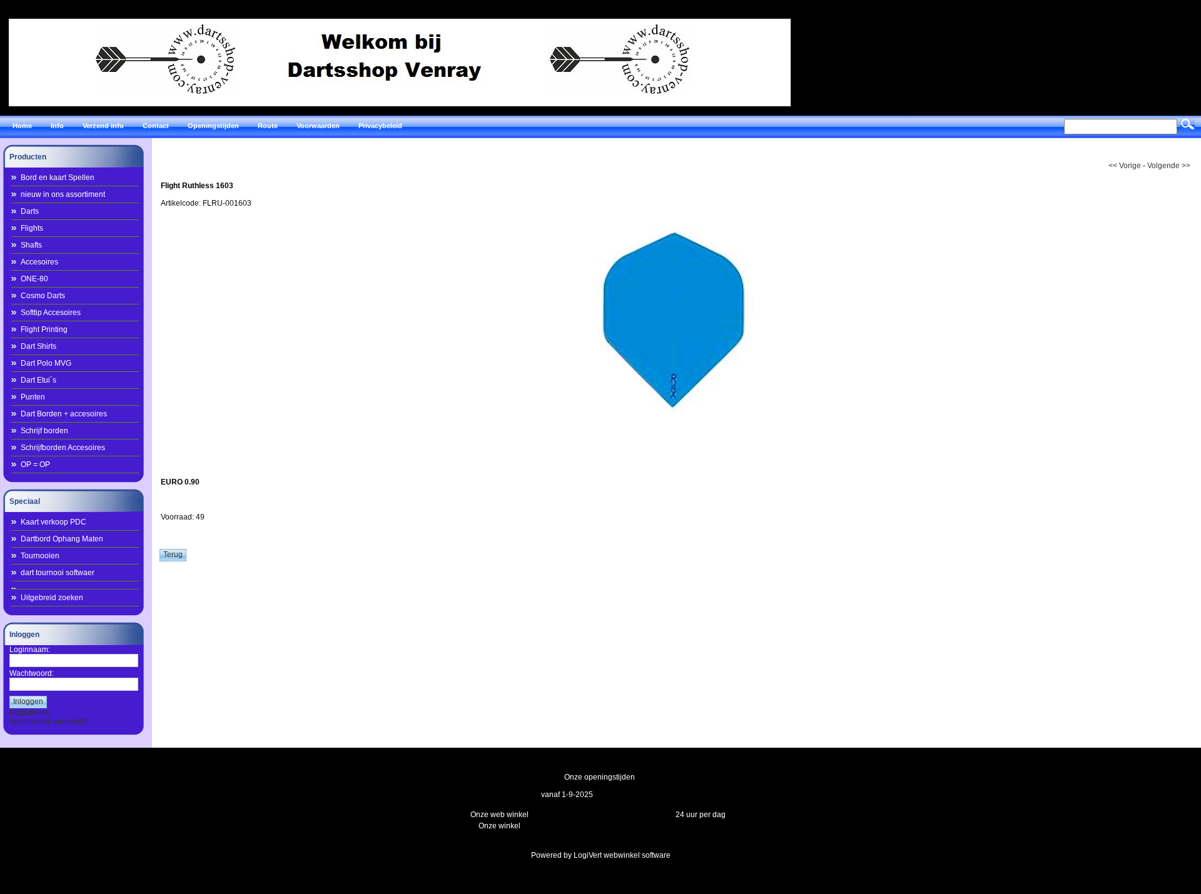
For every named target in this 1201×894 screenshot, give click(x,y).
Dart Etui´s (38, 380)
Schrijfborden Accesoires (63, 447)
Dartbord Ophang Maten (62, 539)
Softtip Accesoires (51, 312)
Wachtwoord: (31, 673)
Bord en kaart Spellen (57, 177)
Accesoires (39, 262)
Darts (30, 211)
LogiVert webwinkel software (622, 855)
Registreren (29, 712)
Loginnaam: (29, 649)
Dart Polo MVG (46, 363)
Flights (32, 228)
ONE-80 (34, 278)
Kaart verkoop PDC (53, 522)
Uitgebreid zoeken (52, 597)
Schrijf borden (44, 430)
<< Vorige (1124, 165)
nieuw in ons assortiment (63, 194)
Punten (33, 397)
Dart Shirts (38, 346)
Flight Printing (44, 329)
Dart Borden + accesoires (64, 413)
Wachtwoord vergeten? (48, 721)
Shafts (31, 245)
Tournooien (40, 555)
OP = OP (35, 464)
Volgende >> (1168, 165)
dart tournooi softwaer (57, 572)
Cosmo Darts (43, 295)
